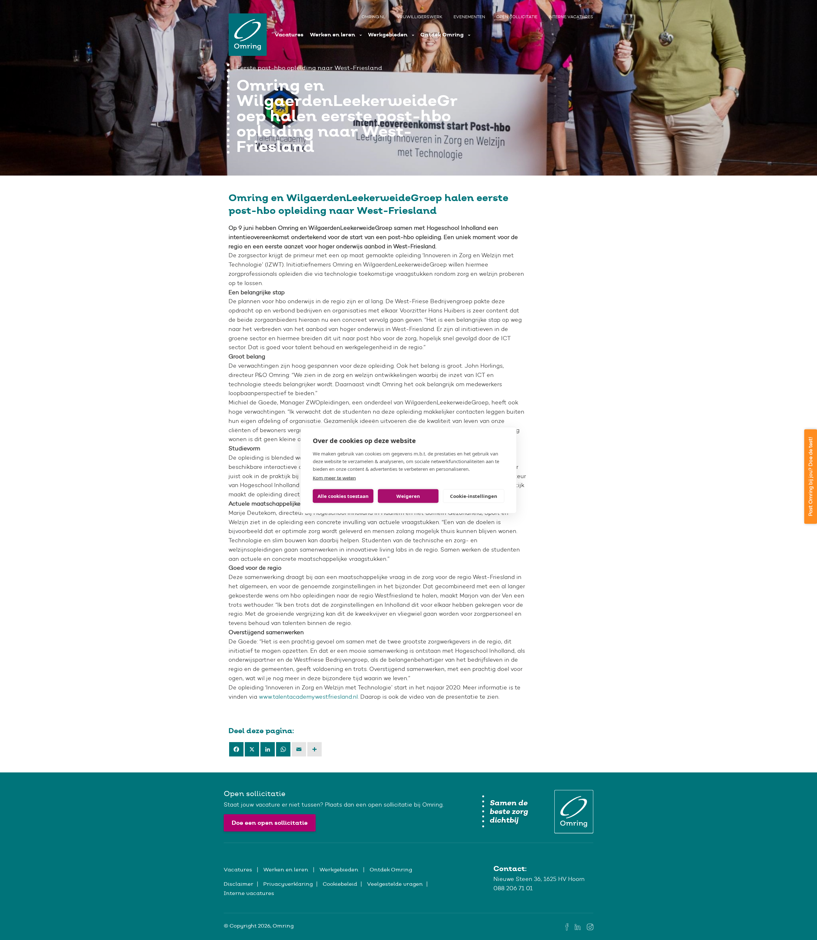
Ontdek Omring (442, 34)
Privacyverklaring (288, 884)
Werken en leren (333, 34)
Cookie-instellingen (473, 496)
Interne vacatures (571, 16)
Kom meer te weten (334, 477)
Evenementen (469, 16)
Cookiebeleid (340, 884)
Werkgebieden (388, 34)
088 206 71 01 (513, 888)
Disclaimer (238, 884)
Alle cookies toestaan (343, 496)
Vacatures (289, 34)
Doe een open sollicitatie (270, 822)
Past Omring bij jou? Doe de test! (810, 476)
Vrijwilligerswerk (419, 16)
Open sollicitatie (516, 16)
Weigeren (408, 496)
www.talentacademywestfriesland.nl (308, 696)
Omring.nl (374, 16)
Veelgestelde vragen (395, 884)
